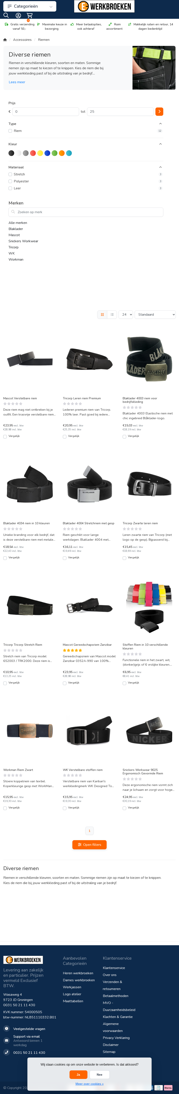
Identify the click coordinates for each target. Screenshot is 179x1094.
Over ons (110, 975)
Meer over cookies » (90, 1083)
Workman (16, 259)
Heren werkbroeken (78, 973)
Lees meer (17, 82)
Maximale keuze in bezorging (54, 26)
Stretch (87, 174)
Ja (78, 1074)
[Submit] (159, 111)
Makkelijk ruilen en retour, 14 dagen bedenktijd (153, 26)
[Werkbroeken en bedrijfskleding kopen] (104, 6)
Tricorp (14, 247)
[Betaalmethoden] (158, 1088)
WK (12, 253)
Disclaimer (111, 1044)
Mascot (14, 235)
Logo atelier (72, 994)
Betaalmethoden (115, 996)
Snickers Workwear (23, 241)
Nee (99, 1074)
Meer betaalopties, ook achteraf (89, 26)
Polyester (87, 181)
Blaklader (16, 229)
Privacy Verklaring (116, 1037)
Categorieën (26, 6)
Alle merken (18, 222)
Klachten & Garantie (118, 1016)
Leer (87, 188)
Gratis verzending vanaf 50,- (22, 26)
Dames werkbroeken (79, 980)
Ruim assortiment (114, 26)
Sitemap (109, 1051)
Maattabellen (73, 1001)
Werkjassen (72, 987)
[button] (6, 16)
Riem (87, 130)
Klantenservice (114, 968)
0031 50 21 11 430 (19, 1005)
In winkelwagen (32, 438)
